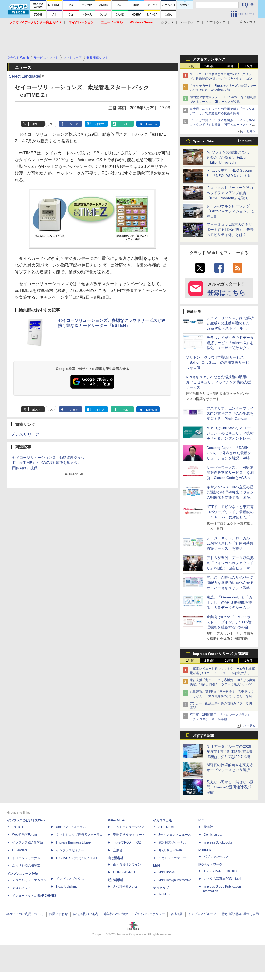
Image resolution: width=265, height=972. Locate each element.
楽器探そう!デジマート (129, 835)
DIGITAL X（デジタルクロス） (77, 858)
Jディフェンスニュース (174, 835)
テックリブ (161, 888)
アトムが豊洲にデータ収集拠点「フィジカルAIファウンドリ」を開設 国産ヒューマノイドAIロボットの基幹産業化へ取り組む (222, 124)
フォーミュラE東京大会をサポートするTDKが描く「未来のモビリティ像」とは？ (230, 229)
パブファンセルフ (216, 857)
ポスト (36, 124)
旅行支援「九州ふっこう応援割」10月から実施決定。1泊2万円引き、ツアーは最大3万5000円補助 (222, 684)
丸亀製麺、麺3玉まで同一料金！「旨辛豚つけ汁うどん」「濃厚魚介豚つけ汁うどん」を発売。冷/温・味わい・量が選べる (222, 696)
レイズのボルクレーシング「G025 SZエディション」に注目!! (230, 211)
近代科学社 (115, 880)
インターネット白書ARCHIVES (34, 895)
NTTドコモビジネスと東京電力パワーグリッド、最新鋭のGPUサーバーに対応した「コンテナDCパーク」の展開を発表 (222, 78)
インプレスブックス (70, 879)
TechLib (164, 894)
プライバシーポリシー (149, 914)
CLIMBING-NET (124, 872)
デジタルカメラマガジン (29, 880)
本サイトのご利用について (25, 914)
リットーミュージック (128, 827)
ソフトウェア (216, 22)
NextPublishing (67, 886)
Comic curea (213, 835)
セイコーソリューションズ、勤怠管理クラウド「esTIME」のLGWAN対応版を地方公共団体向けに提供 (48, 462)
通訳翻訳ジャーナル (172, 842)
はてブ (99, 124)
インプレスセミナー (70, 850)
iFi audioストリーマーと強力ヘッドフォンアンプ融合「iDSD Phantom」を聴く (230, 192)
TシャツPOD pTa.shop (221, 871)
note (125, 124)
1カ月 (248, 66)
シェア (74, 124)
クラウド (167, 22)
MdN (156, 866)
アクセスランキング (209, 59)
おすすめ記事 (204, 735)
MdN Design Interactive (174, 880)
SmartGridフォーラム (71, 827)
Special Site (203, 141)
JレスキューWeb (170, 850)
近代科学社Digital (125, 886)
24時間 (209, 66)
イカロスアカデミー (172, 858)
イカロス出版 (162, 820)
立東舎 (117, 850)
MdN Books (166, 872)
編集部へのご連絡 (116, 914)
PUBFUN (205, 850)
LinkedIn (151, 124)
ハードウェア (190, 22)
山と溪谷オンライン (127, 864)
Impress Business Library (74, 842)
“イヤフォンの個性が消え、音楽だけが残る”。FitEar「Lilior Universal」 (229, 157)
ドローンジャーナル (26, 858)
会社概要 (176, 914)
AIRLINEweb (167, 827)
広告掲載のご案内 (85, 914)
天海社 (208, 827)
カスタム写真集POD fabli (222, 879)
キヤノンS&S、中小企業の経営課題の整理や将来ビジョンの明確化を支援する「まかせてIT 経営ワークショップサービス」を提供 (230, 497)
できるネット (21, 888)
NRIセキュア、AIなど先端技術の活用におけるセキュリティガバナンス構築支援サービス (218, 382)
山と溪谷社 (115, 858)
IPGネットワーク (210, 864)
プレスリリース (25, 434)
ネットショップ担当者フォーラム (79, 835)
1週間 (229, 66)
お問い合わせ (58, 914)
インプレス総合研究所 (27, 842)
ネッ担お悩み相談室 (26, 866)
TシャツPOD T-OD (127, 842)
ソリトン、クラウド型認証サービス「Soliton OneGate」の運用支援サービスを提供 (217, 362)
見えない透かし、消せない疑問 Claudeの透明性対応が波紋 (230, 787)
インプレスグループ (202, 914)
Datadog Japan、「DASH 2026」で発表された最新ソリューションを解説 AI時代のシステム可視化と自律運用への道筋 (230, 458)
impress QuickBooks (218, 842)
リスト (51, 124)
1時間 (190, 66)
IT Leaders (19, 850)
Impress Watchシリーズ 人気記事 (221, 654)
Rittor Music (117, 820)
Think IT (17, 827)
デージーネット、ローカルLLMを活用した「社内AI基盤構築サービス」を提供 (230, 543)
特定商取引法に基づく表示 (240, 914)
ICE (201, 820)
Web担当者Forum (24, 835)
